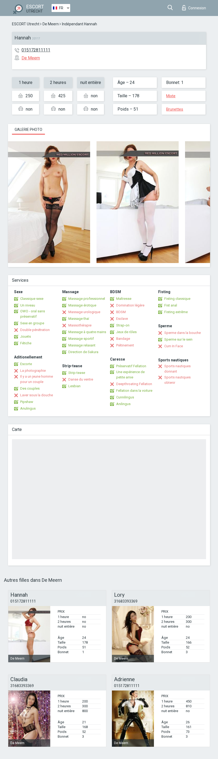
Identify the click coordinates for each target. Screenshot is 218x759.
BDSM (121, 312)
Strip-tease (76, 373)
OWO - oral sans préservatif (32, 313)
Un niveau (27, 305)
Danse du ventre (80, 379)
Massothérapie (79, 325)
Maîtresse (123, 299)
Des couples (30, 388)
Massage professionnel (86, 299)
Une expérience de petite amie (130, 374)
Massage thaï (78, 319)
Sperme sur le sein (178, 339)
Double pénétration (35, 330)
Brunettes (174, 109)
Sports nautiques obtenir (177, 380)
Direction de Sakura (83, 352)
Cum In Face (173, 346)
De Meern (51, 24)
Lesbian (74, 386)
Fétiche (25, 343)
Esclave (122, 319)
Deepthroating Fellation (134, 384)
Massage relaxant (81, 345)
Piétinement (125, 345)
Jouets (25, 336)
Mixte (170, 96)
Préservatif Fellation (131, 366)
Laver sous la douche (36, 395)
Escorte (26, 364)
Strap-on (122, 325)
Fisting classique (177, 299)
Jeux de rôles (126, 332)
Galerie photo (28, 129)
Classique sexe (31, 299)
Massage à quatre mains (87, 332)
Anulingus (28, 408)
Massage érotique (82, 305)
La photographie (33, 371)
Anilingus (123, 404)
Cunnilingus (125, 397)
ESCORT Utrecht (25, 24)
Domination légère (130, 305)
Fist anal (170, 305)
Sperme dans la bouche (182, 333)
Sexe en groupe (32, 323)
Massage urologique (84, 312)
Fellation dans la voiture (134, 391)
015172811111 (36, 50)
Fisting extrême (176, 312)
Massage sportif (81, 339)
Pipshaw (26, 402)
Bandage (123, 339)
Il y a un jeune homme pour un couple (36, 379)
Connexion (197, 8)
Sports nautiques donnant (177, 368)
